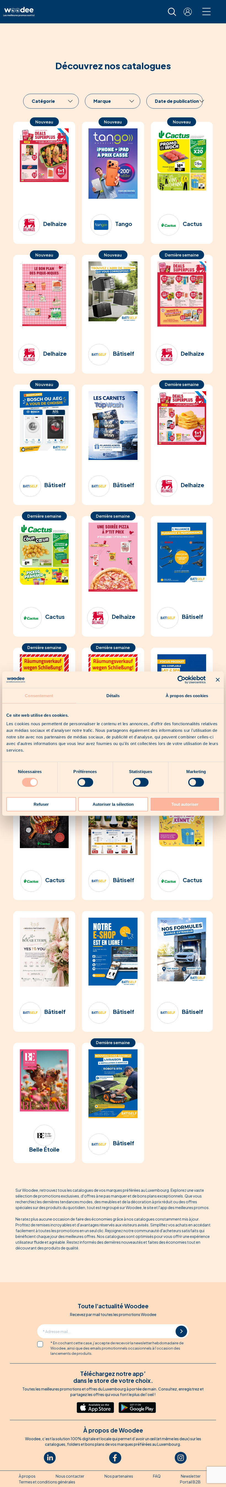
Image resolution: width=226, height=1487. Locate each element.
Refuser (41, 804)
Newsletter (191, 1476)
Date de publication (177, 101)
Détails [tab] (113, 695)
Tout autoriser (184, 804)
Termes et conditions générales (47, 1481)
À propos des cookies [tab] (187, 695)
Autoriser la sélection (113, 804)
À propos (27, 1476)
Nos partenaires (118, 1476)
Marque (102, 101)
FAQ (157, 1476)
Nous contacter (70, 1476)
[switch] (85, 782)
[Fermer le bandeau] (218, 680)
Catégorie (43, 101)
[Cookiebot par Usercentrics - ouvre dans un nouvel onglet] (181, 679)
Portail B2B (190, 1481)
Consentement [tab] (39, 695)
